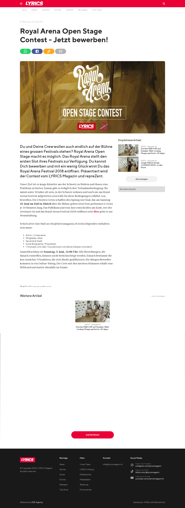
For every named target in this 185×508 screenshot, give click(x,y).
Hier (96, 211)
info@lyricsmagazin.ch (113, 464)
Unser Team (85, 464)
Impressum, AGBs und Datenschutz (149, 502)
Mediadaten (85, 479)
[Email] (60, 51)
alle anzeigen (142, 179)
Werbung (84, 484)
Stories (63, 469)
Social (62, 474)
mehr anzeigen (158, 296)
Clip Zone (64, 489)
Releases (63, 484)
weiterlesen (92, 434)
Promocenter (86, 489)
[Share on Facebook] (37, 51)
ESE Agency (37, 502)
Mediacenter (85, 474)
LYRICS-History (87, 469)
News (62, 464)
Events (63, 479)
